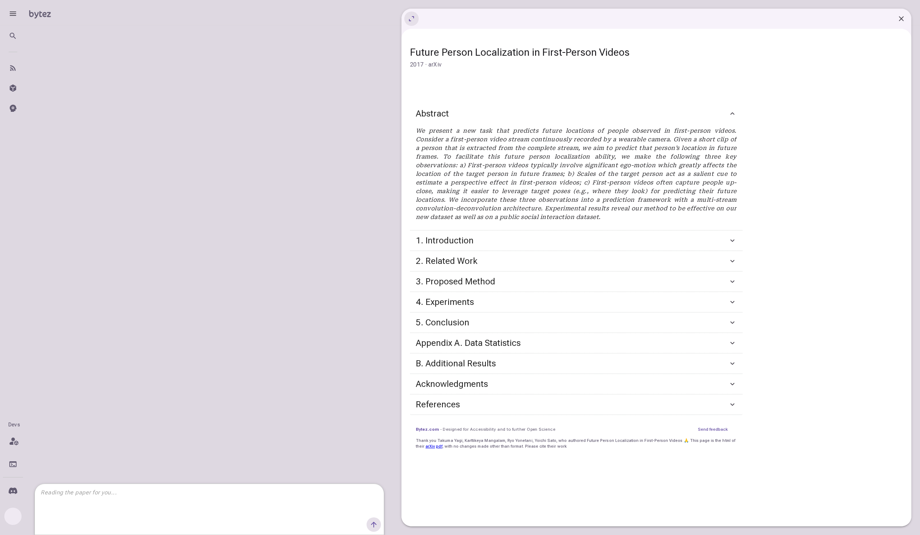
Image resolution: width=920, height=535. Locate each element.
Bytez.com (427, 429)
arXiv (430, 446)
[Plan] (13, 441)
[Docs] (13, 464)
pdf (439, 446)
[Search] (13, 36)
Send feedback (713, 429)
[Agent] (13, 108)
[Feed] (13, 68)
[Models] (13, 88)
